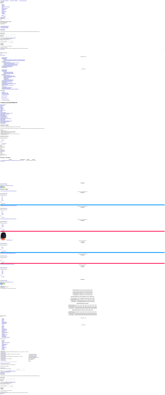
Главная (3, 4)
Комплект (1, 115)
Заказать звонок (2, 29)
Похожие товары (2, 118)
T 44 (2, 226)
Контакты (3, 345)
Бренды (3, 341)
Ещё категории (3, 90)
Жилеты (3, 333)
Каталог (3, 5)
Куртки (3, 318)
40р (2, 272)
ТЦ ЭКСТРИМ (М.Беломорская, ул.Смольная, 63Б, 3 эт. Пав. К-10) (10, 160)
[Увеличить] (4, 121)
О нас (3, 10)
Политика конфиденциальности (5, 363)
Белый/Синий (4, 143)
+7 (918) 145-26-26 (3, 360)
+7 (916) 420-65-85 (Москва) (4, 0)
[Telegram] (3, 187)
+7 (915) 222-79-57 (3, 353)
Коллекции (3, 13)
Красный (3, 229)
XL (2, 199)
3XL (2, 214)
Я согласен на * (8, 371)
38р (2, 271)
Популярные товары (5, 92)
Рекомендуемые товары (5, 94)
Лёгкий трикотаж (4, 322)
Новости (3, 12)
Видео (1, 120)
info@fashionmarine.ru (34, 356)
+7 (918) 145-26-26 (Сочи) (23, 0)
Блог (2, 7)
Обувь (3, 320)
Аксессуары (4, 321)
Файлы (1, 119)
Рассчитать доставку (10, 185)
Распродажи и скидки (5, 93)
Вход (3, 15)
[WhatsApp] (4, 187)
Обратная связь (4, 11)
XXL (3, 200)
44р (2, 273)
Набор (1, 114)
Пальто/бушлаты (4, 331)
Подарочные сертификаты (6, 6)
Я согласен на (8, 382)
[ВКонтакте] (0, 187)
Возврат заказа (4, 344)
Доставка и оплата (4, 8)
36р (2, 270)
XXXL (3, 140)
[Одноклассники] (2, 187)
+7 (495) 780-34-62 (3, 355)
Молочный (3, 203)
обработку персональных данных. (10, 371)
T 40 (2, 225)
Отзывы (1, 117)
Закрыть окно (2, 49)
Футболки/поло (4, 323)
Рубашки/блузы (4, 335)
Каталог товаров (2, 55)
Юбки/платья (4, 336)
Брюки (3, 319)
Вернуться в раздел (3, 113)
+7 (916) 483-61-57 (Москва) (14, 0)
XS (2, 196)
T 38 (2, 224)
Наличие (1, 116)
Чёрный (3, 217)
